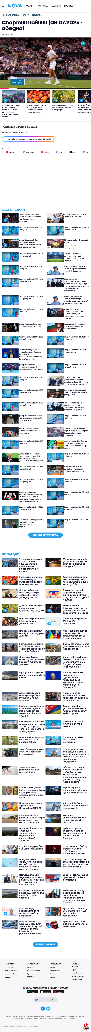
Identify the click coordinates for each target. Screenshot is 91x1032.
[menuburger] (3, 5)
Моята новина (11, 974)
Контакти (70, 1016)
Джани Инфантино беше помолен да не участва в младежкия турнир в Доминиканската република (31, 457)
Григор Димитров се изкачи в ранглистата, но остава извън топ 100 (30, 418)
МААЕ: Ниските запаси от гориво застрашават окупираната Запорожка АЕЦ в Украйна (31, 834)
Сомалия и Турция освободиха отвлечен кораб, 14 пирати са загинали (31, 661)
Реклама (8, 1016)
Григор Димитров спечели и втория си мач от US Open (31, 325)
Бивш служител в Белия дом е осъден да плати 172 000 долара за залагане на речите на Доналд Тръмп (32, 726)
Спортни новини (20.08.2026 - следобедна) (31, 508)
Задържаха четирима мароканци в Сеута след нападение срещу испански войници (32, 647)
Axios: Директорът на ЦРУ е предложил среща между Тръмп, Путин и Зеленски (75, 634)
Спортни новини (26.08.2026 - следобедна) (31, 338)
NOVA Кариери (78, 976)
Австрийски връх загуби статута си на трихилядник (75, 805)
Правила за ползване (40, 1018)
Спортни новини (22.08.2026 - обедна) (76, 455)
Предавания (54, 970)
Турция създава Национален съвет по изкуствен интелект (75, 790)
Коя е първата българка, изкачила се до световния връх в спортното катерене (30, 217)
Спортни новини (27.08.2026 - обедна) (31, 310)
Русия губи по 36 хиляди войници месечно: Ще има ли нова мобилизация (75, 912)
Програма (42, 6)
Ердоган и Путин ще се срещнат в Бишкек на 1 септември (75, 877)
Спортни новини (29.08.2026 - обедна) (31, 228)
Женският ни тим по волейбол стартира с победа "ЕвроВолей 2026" (75, 469)
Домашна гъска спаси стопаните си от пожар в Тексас (31, 739)
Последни (9, 967)
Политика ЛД (28, 1018)
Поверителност (18, 1018)
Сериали (53, 974)
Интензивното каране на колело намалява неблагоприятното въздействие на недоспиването (75, 662)
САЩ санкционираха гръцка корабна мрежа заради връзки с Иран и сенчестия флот (76, 863)
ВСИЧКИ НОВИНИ (45, 944)
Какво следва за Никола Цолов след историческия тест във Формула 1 (75, 268)
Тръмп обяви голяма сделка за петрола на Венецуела (75, 924)
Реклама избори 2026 (19, 1016)
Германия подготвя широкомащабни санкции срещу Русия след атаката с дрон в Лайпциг (76, 595)
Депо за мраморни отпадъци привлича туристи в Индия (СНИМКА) (30, 696)
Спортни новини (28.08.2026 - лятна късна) (76, 228)
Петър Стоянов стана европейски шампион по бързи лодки (29, 430)
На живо (69, 6)
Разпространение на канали (35, 1016)
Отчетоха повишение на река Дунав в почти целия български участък (31, 894)
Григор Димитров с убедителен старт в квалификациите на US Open (31, 367)
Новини (29, 6)
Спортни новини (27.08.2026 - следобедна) (31, 297)
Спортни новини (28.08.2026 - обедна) (31, 267)
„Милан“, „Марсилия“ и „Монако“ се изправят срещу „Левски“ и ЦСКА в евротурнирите (74, 257)
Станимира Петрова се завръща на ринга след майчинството (74, 326)
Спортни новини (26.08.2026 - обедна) (76, 338)
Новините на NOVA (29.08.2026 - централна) (73, 739)
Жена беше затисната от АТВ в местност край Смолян (32, 751)
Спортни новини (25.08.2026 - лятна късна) (76, 351)
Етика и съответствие (55, 1018)
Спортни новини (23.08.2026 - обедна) (31, 442)
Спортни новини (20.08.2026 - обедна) (76, 508)
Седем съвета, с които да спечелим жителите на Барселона (76, 646)
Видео (7, 977)
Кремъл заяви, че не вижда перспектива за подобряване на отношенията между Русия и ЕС (32, 792)
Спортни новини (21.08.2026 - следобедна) (31, 480)
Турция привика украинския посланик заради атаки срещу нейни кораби (75, 710)
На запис (56, 6)
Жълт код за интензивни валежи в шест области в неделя (74, 819)
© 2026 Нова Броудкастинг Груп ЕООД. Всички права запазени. (20, 1026)
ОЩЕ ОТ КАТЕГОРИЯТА (45, 535)
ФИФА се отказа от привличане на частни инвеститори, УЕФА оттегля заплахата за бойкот (74, 313)
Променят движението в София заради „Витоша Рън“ (32, 621)
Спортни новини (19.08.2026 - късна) (76, 521)
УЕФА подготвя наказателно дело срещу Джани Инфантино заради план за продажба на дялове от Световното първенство (76, 285)
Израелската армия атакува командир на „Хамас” (31, 633)
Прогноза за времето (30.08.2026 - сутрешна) (75, 621)
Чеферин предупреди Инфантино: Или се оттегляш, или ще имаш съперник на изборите (74, 406)
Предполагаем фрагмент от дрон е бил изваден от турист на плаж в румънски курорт (30, 864)
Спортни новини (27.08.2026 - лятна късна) (31, 280)
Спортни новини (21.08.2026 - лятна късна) (31, 468)
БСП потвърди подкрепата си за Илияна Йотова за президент (29, 912)
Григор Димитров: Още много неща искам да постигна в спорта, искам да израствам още (30, 243)
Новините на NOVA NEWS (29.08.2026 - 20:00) (73, 724)
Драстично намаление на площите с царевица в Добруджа (31, 608)
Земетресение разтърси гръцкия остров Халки (29, 769)
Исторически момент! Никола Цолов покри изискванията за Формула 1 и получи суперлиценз (76, 299)
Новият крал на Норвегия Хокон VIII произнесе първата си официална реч (75, 696)
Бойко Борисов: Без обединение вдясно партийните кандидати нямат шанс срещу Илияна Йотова (74, 896)
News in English (77, 979)
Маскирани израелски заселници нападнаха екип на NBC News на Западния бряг (75, 563)
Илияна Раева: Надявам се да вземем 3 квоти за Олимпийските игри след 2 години (75, 444)
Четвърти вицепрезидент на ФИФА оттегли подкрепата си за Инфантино (30, 523)
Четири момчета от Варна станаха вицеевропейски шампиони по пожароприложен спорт (31, 565)
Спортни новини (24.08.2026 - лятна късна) (31, 391)
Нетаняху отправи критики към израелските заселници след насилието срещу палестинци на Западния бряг (73, 679)
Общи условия (80, 1016)
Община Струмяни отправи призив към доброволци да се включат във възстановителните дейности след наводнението (74, 774)
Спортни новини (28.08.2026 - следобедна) (31, 255)
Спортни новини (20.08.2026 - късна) (76, 493)
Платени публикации (70, 1018)
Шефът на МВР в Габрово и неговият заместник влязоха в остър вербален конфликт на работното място (30, 927)
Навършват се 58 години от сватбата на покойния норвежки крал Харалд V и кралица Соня (31, 880)
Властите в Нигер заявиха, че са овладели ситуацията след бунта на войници (32, 819)
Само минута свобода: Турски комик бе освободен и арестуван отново (76, 850)
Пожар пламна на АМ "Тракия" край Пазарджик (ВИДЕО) (31, 805)
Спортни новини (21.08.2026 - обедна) (76, 480)
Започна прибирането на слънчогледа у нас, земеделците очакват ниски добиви (75, 581)
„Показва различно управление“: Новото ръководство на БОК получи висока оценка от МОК (76, 380)
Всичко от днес (11, 970)
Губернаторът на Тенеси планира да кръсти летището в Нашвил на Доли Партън (74, 833)
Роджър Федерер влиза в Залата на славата (75, 215)
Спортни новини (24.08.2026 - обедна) (76, 417)
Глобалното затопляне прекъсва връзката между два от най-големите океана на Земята (32, 711)
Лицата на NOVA (34, 970)
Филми (52, 977)
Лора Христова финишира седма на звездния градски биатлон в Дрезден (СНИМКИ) (76, 431)
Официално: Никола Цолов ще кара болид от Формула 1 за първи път (76, 392)
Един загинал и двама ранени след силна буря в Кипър (32, 675)
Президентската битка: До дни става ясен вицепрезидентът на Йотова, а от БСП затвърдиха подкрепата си (76, 755)
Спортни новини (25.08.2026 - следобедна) (76, 366)
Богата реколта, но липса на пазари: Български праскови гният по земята (30, 581)
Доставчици (62, 1016)
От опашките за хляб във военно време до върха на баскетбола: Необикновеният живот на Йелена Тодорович (30, 354)
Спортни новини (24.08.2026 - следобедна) (31, 404)
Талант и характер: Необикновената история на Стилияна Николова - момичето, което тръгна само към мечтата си (30, 496)
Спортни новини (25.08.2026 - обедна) (31, 378)
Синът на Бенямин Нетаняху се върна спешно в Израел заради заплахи (29, 594)
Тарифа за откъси (51, 1016)
